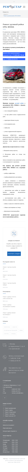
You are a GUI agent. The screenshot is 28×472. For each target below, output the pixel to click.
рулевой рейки (19, 103)
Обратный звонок (7, 428)
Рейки (21, 330)
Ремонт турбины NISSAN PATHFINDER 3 (9, 313)
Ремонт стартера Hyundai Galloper (9, 284)
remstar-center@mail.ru (17, 393)
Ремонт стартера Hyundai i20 (9, 268)
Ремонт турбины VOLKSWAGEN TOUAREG (9, 305)
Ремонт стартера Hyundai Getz (9, 276)
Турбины (13, 333)
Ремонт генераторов (10, 412)
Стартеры (6, 333)
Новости (5, 12)
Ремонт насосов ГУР (10, 416)
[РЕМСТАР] (13, 6)
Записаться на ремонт (8, 425)
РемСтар (5, 458)
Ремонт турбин (9, 410)
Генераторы (7, 327)
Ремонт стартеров (9, 414)
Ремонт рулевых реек (10, 408)
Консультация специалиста (10, 431)
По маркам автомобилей (10, 330)
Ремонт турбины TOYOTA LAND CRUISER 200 (9, 297)
